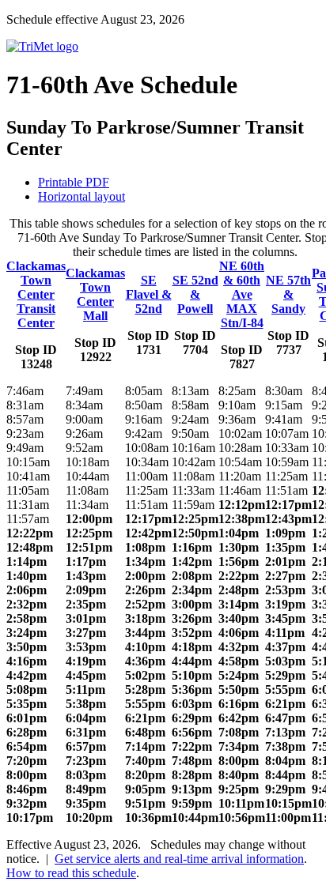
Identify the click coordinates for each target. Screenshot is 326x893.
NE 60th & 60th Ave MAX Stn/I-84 (241, 294)
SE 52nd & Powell (195, 294)
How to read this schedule (71, 873)
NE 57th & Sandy (288, 294)
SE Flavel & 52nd (149, 294)
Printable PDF (73, 182)
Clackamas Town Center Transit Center (36, 294)
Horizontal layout (81, 196)
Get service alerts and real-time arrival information (179, 858)
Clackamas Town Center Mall (95, 294)
